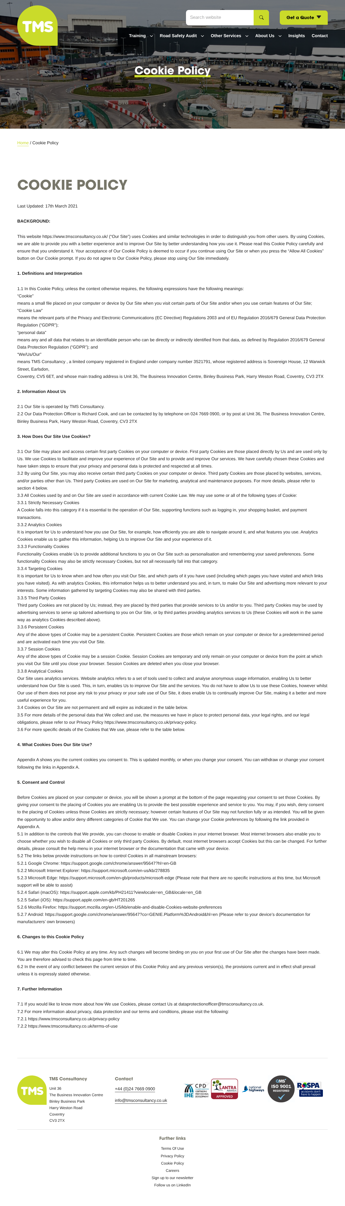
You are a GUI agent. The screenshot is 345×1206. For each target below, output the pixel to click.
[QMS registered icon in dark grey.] (281, 1090)
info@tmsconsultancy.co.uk (141, 1100)
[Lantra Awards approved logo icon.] (224, 1090)
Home (23, 143)
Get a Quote (301, 17)
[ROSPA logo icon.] (309, 1090)
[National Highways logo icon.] (252, 1090)
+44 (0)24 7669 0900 (135, 1089)
